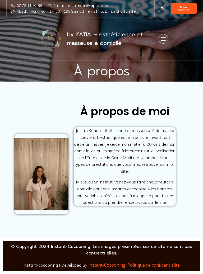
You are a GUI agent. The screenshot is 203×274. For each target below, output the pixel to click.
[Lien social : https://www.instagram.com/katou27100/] (163, 8)
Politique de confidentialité (153, 265)
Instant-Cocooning (107, 265)
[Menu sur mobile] (163, 39)
